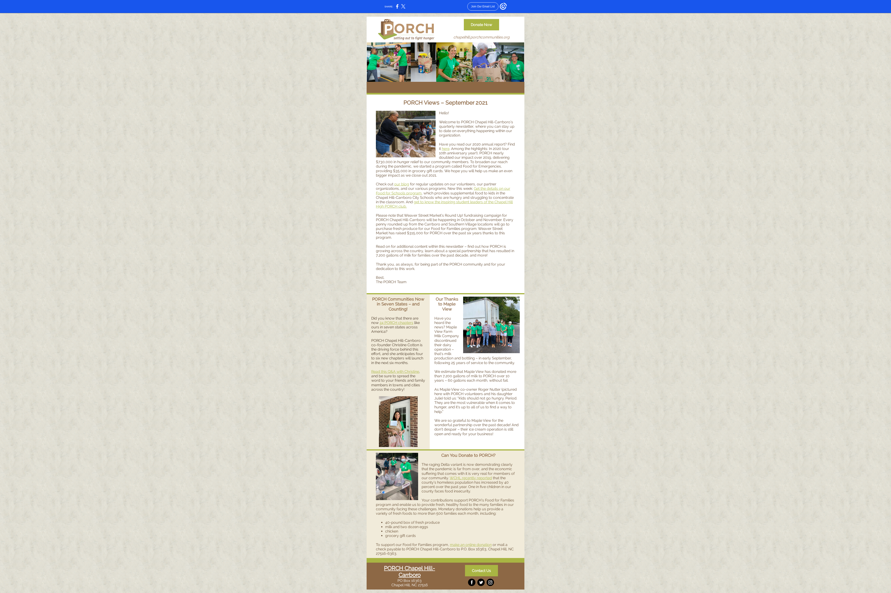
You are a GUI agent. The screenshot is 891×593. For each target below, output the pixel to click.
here (445, 148)
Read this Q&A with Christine (395, 371)
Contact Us (481, 570)
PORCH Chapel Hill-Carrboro (409, 571)
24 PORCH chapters (396, 322)
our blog (401, 184)
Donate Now (481, 24)
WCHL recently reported (471, 478)
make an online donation (471, 544)
